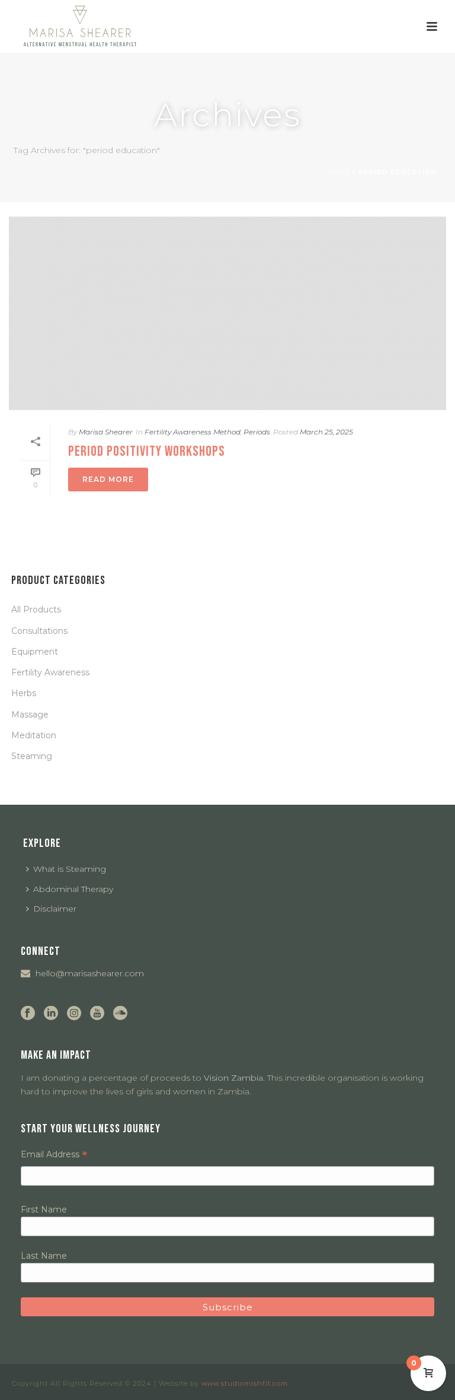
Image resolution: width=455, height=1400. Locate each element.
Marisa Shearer (106, 431)
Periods (256, 431)
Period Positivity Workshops (146, 451)
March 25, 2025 (326, 431)
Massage (30, 714)
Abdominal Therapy (73, 889)
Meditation (33, 735)
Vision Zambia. (234, 1077)
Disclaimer (54, 908)
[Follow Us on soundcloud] (120, 1013)
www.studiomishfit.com (244, 1383)
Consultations (39, 631)
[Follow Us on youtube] (97, 1013)
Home (338, 172)
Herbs (23, 693)
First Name (44, 1209)
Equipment (34, 651)
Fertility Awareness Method (193, 431)
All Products (36, 609)
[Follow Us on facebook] (28, 1013)
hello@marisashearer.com (90, 973)
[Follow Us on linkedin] (51, 1013)
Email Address (54, 1154)
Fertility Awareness (50, 672)
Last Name (44, 1255)
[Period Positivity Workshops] (227, 313)
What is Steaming (69, 869)
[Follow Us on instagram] (74, 1013)
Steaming (31, 756)
